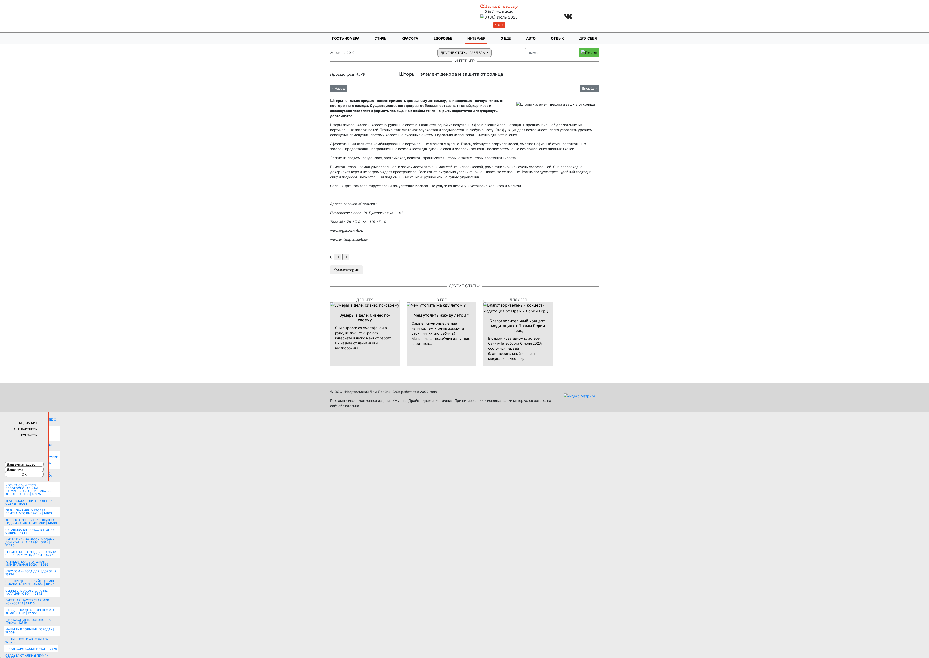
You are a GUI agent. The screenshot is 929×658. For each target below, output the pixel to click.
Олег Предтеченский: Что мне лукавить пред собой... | (30, 582)
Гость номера (345, 38)
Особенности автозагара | (27, 640)
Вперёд (588, 88)
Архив (499, 24)
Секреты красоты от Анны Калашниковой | (26, 592)
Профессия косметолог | (31, 649)
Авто (531, 38)
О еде (506, 38)
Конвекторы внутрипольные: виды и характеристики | (31, 521)
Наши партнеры (24, 429)
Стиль (380, 38)
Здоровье (442, 38)
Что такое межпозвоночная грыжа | (28, 621)
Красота (410, 38)
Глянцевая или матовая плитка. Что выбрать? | (28, 512)
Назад (339, 88)
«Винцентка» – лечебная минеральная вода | (26, 563)
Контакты (29, 435)
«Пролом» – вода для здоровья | (31, 572)
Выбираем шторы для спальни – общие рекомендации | (31, 553)
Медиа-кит (28, 423)
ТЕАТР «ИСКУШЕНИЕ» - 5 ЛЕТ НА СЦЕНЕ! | (28, 502)
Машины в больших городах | (29, 631)
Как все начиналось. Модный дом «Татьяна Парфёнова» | (30, 542)
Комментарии (346, 269)
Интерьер (476, 38)
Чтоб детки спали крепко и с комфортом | (29, 611)
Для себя (588, 38)
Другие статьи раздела (463, 53)
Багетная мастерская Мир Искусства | (27, 602)
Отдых (557, 38)
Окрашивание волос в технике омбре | (30, 531)
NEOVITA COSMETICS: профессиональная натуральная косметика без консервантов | (28, 489)
